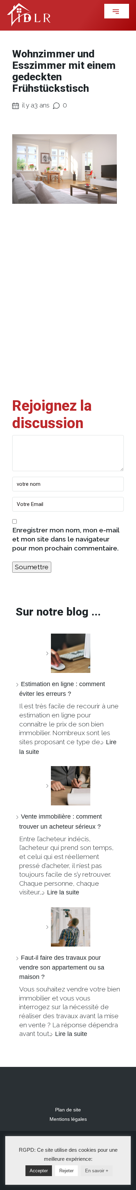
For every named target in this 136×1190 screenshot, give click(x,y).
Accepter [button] (39, 1170)
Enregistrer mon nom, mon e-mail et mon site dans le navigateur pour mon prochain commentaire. (65, 539)
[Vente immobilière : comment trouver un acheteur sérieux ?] (68, 785)
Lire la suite (63, 892)
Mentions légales (68, 1119)
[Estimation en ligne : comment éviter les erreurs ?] (68, 653)
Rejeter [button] (66, 1170)
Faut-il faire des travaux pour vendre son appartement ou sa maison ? (61, 967)
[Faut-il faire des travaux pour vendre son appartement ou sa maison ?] (68, 927)
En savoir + (96, 1170)
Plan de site (68, 1109)
